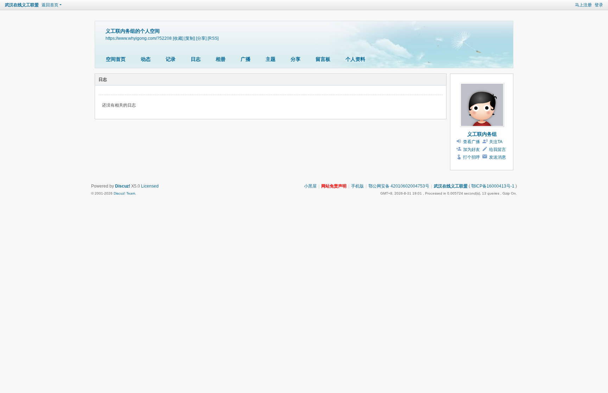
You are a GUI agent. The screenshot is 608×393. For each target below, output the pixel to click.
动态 (146, 59)
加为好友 (471, 149)
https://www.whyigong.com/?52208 (139, 38)
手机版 (357, 186)
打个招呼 (471, 157)
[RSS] (213, 38)
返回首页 (50, 4)
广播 (246, 59)
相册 (221, 59)
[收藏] (178, 38)
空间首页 (116, 59)
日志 (196, 59)
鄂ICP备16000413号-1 (492, 186)
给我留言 (497, 149)
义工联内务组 (482, 134)
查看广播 (471, 141)
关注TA (495, 141)
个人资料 (355, 59)
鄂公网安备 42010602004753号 (398, 186)
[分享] (201, 38)
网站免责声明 (334, 186)
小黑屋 (310, 186)
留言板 (323, 59)
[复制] (189, 38)
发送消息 (497, 157)
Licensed (150, 186)
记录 (171, 59)
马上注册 (583, 4)
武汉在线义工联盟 (22, 4)
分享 (295, 59)
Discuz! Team (124, 193)
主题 (271, 59)
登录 (599, 4)
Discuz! (122, 186)
